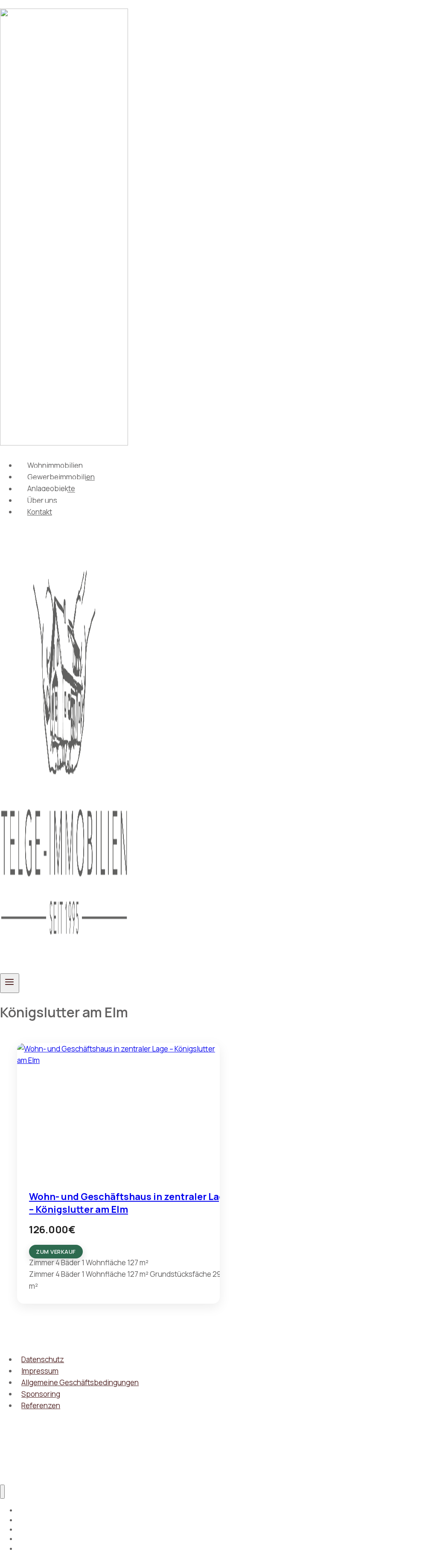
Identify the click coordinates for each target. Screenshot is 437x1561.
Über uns (42, 500)
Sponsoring (40, 1394)
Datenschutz (42, 1359)
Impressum (39, 1371)
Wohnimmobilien (55, 465)
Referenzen (40, 1405)
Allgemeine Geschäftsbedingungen (80, 1382)
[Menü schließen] (2, 1492)
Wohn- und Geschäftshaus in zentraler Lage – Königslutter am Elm (129, 1203)
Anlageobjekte (51, 489)
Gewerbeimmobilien (61, 477)
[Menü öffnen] (9, 983)
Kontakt (39, 512)
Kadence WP (127, 1457)
